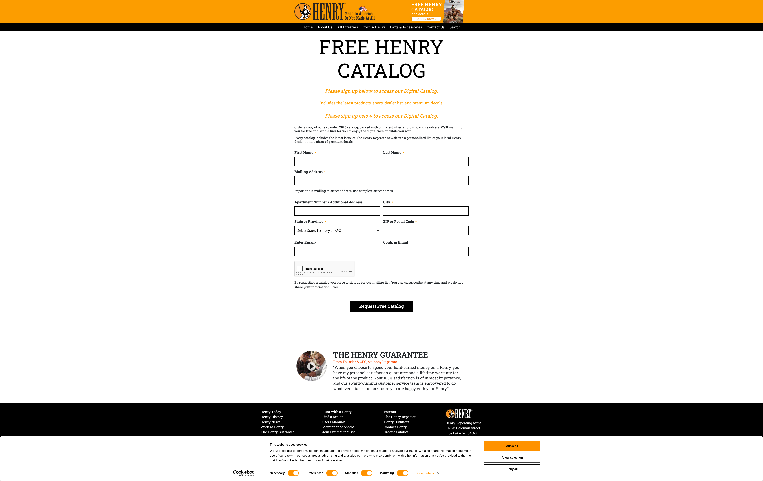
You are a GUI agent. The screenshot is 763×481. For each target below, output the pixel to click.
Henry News (270, 422)
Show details (425, 473)
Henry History (272, 416)
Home (308, 27)
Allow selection (512, 457)
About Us (324, 27)
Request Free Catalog (381, 306)
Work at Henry (272, 427)
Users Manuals (333, 422)
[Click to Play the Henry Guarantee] (312, 366)
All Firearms (347, 27)
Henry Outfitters (396, 422)
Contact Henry (395, 427)
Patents (390, 411)
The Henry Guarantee (278, 432)
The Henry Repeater (400, 416)
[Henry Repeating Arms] (334, 11)
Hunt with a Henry (337, 411)
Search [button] (455, 27)
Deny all (512, 469)
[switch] (332, 473)
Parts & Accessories (406, 27)
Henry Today (271, 411)
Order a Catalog (396, 432)
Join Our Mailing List (338, 432)
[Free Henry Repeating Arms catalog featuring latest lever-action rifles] (438, 11)
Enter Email (304, 242)
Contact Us (436, 27)
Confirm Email (395, 242)
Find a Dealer (332, 416)
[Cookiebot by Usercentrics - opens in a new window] (243, 473)
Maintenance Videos (338, 427)
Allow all (512, 446)
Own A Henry (374, 27)
